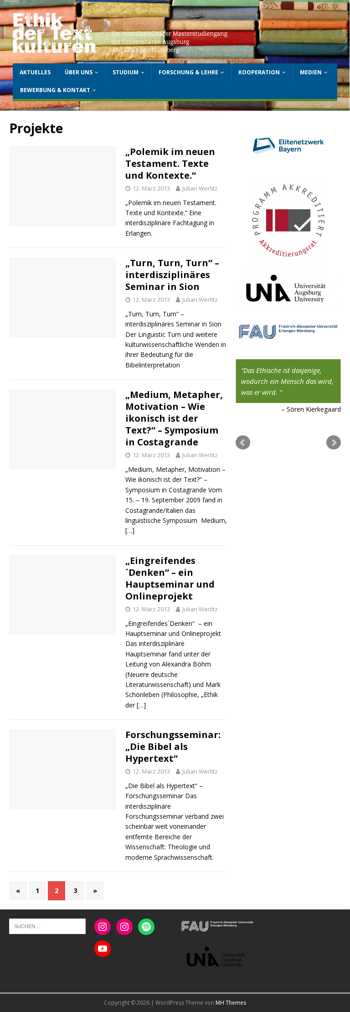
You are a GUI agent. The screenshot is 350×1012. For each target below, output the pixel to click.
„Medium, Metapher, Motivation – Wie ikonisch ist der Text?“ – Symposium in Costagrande (174, 418)
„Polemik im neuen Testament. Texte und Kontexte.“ (170, 163)
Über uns (79, 72)
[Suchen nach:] (47, 926)
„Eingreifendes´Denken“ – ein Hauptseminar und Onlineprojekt (170, 578)
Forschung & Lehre (188, 72)
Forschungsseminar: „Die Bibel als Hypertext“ (173, 746)
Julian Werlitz (200, 188)
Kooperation (259, 72)
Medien (311, 72)
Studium (126, 72)
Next (333, 442)
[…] (129, 530)
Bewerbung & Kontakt (55, 90)
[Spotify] (146, 927)
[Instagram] (102, 927)
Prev (243, 442)
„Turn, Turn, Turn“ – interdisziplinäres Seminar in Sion (172, 275)
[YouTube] (102, 948)
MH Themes (231, 1003)
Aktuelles (35, 72)
